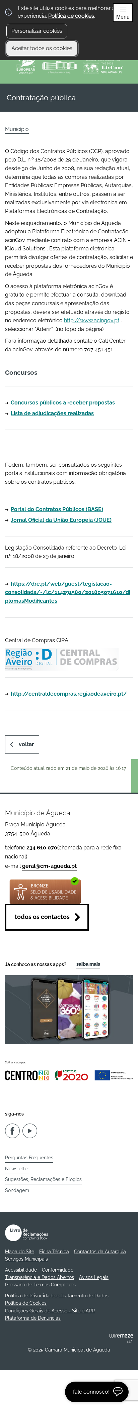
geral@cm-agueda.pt (49, 866)
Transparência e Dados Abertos (39, 1277)
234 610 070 (41, 847)
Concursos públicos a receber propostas (63, 402)
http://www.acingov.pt (91, 320)
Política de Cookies (26, 1303)
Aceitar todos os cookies (41, 48)
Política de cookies (71, 16)
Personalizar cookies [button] (36, 31)
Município (17, 129)
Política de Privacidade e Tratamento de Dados (57, 1295)
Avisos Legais (94, 1277)
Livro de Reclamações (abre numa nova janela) (26, 1232)
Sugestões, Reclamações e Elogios (43, 1179)
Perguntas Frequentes (29, 1157)
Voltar (26, 744)
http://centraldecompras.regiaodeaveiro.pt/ (69, 694)
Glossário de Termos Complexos (40, 1284)
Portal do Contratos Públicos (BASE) (57, 509)
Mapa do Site (19, 1251)
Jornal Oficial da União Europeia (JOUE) (61, 520)
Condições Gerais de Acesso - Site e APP (50, 1310)
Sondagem (17, 1190)
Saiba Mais (88, 964)
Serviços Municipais (26, 1259)
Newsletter (17, 1168)
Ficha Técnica (54, 1251)
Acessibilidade (21, 1270)
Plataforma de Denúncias (33, 1318)
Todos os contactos (42, 916)
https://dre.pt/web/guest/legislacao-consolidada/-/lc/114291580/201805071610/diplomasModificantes (67, 592)
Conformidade (57, 1270)
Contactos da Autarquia (100, 1251)
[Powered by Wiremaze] (121, 1338)
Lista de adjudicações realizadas (52, 413)
